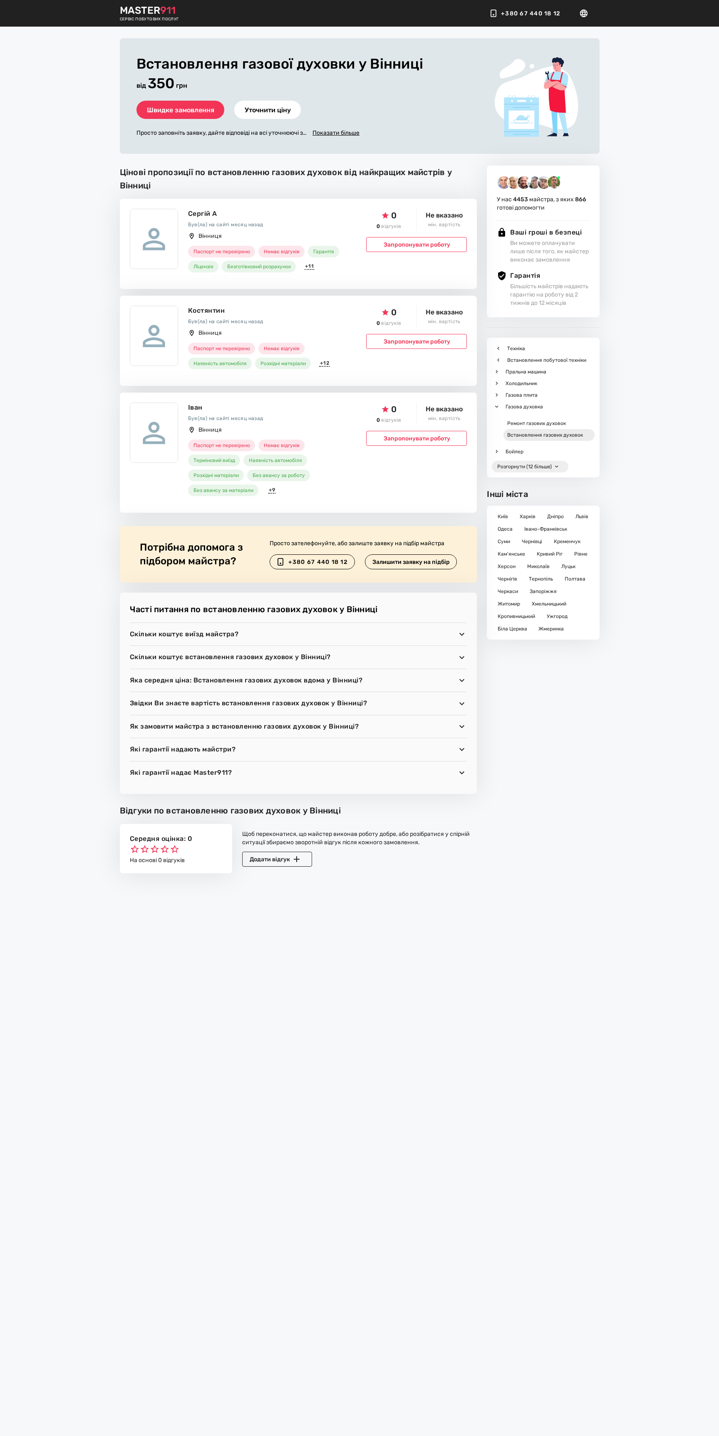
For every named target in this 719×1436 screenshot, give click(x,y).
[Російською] (586, 13)
